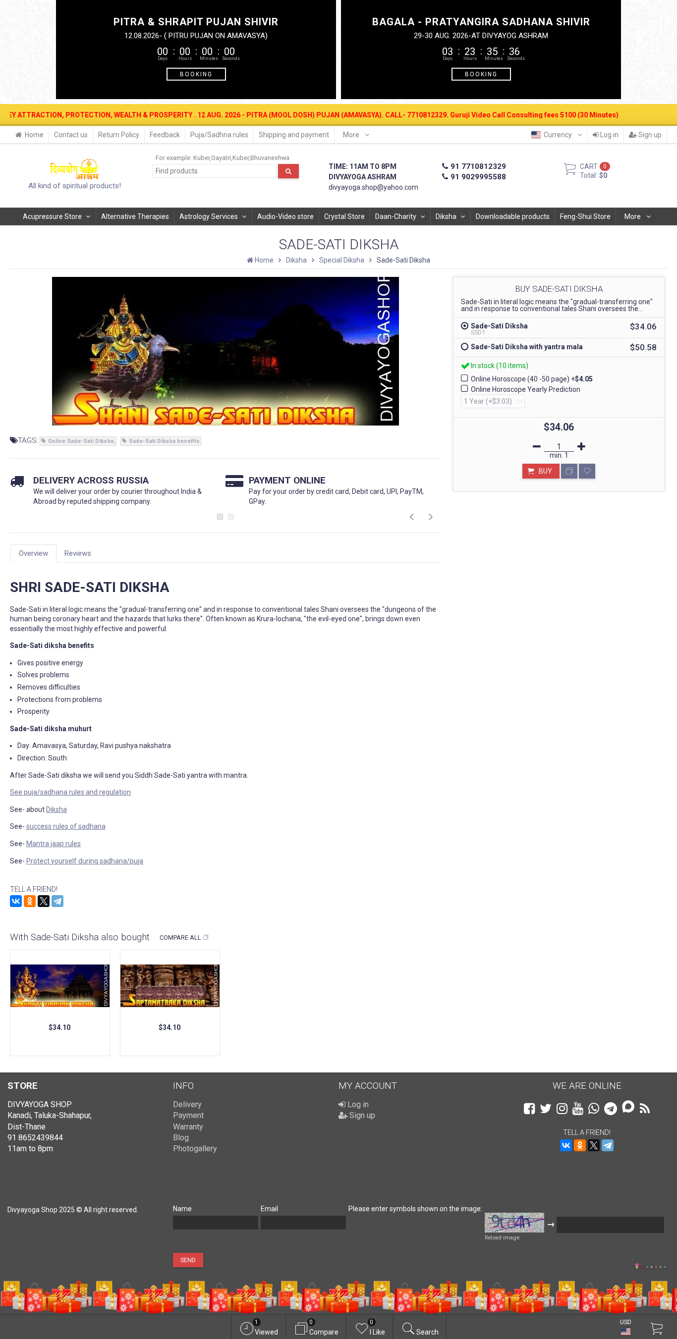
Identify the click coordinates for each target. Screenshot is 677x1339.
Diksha (446, 216)
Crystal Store (344, 216)
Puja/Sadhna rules (219, 135)
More (352, 135)
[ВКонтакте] (16, 901)
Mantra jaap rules (53, 844)
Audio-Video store (285, 216)
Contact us (71, 135)
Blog (181, 1137)
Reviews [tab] (77, 553)
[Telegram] (57, 901)
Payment (188, 1115)
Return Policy (118, 135)
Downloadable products (513, 216)
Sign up (649, 135)
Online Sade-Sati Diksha (80, 441)
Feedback (165, 135)
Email (269, 1209)
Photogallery (195, 1148)
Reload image (502, 1237)
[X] (44, 901)
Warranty (188, 1126)
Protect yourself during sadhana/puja (84, 861)
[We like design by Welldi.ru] (636, 1267)
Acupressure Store (52, 216)
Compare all (180, 937)
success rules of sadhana (66, 826)
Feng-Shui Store (585, 216)
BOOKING (196, 73)
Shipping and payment (294, 135)
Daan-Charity (395, 216)
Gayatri (221, 157)
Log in (609, 135)
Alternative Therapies (135, 216)
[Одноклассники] (30, 901)
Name (182, 1209)
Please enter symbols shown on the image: (415, 1209)
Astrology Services (208, 216)
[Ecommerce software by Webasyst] (653, 1265)
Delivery (187, 1104)
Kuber (201, 157)
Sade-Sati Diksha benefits (164, 441)
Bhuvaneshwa (269, 157)
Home (34, 135)
